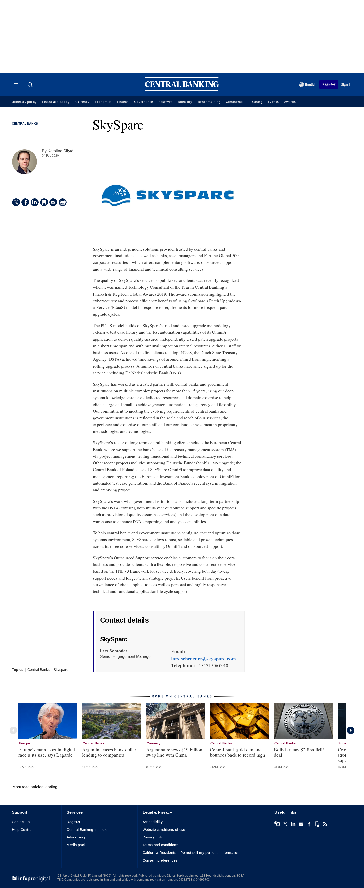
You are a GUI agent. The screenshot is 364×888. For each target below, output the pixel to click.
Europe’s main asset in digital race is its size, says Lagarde (46, 752)
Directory (185, 102)
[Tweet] (16, 202)
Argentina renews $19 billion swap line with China (174, 752)
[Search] (31, 85)
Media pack (76, 845)
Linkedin (293, 824)
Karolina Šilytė (60, 151)
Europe (24, 743)
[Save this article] (44, 202)
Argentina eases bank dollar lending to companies (109, 752)
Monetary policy (24, 102)
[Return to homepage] (182, 90)
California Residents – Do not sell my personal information (191, 852)
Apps (317, 824)
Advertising (76, 837)
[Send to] (53, 202)
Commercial (235, 102)
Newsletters (301, 824)
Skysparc (61, 670)
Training (256, 102)
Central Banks (25, 124)
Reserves (165, 102)
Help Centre (22, 829)
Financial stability (56, 102)
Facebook (309, 824)
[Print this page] (63, 202)
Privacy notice (154, 837)
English (311, 84)
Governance (143, 102)
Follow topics (277, 824)
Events (273, 102)
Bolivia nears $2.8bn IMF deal (299, 752)
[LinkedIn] (35, 202)
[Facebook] (25, 202)
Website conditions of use (164, 829)
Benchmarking (209, 102)
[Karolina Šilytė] (24, 161)
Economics (103, 102)
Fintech (123, 102)
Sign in (346, 84)
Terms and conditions (160, 845)
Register (328, 84)
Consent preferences (160, 860)
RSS (325, 824)
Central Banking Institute (87, 829)
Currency (82, 102)
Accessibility (153, 822)
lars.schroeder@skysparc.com (203, 658)
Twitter (285, 824)
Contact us (21, 822)
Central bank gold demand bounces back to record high (237, 752)
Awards (289, 102)
